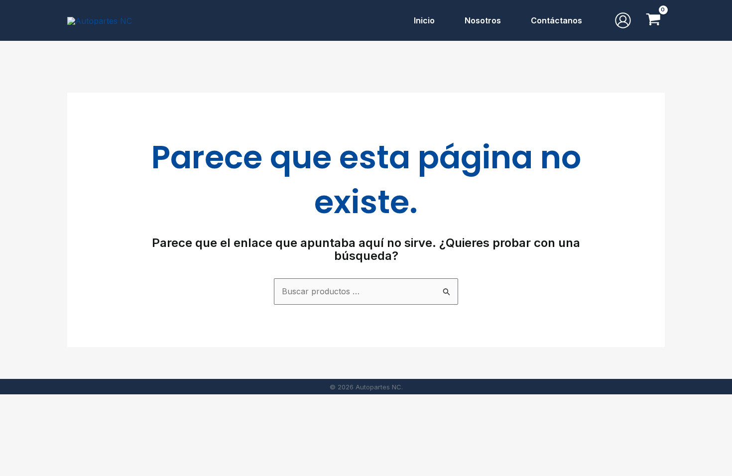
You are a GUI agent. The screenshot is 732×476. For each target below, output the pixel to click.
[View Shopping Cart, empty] (653, 20)
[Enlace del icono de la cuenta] (622, 20)
